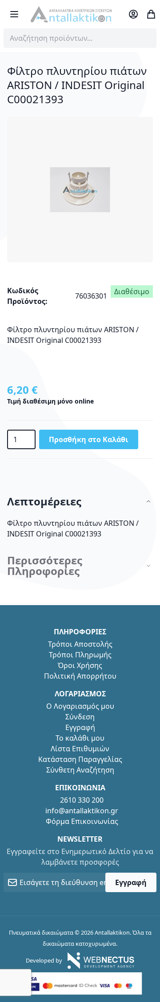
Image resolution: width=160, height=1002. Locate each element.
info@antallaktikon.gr (81, 811)
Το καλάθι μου (80, 738)
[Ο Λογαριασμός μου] (133, 14)
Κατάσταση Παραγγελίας (80, 759)
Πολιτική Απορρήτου (80, 676)
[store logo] (71, 14)
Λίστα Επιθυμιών (80, 748)
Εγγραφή (80, 727)
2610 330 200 (82, 800)
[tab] (80, 501)
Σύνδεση (80, 717)
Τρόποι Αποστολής (80, 644)
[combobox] (80, 38)
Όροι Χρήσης (80, 665)
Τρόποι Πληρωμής (80, 655)
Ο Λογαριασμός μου (80, 706)
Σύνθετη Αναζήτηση (80, 770)
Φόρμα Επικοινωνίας (82, 821)
